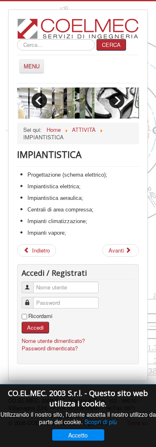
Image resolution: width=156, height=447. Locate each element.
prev (39, 100)
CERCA (111, 45)
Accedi (35, 327)
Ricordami (40, 316)
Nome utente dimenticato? (53, 341)
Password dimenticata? (50, 348)
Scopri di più (100, 422)
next (116, 100)
